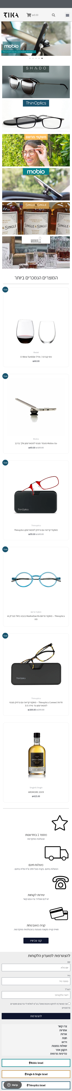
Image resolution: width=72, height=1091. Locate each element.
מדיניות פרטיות (58, 1053)
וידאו (64, 1042)
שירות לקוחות (36, 895)
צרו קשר (62, 1026)
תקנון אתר (61, 1050)
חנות (64, 1038)
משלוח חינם (36, 865)
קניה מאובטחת (36, 925)
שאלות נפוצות (59, 1046)
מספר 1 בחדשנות (36, 835)
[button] (53, 15)
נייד (68, 975)
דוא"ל (67, 989)
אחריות (63, 1030)
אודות (63, 1034)
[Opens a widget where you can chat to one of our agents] (12, 1085)
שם (68, 962)
